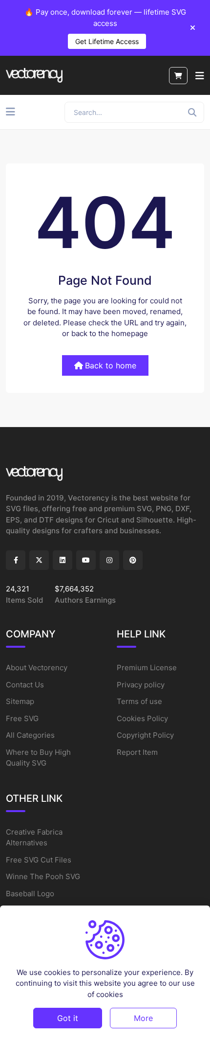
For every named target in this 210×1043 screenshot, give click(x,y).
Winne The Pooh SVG (43, 876)
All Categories (30, 735)
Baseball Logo (30, 893)
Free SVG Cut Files (38, 859)
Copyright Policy (145, 735)
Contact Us (25, 684)
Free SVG (22, 718)
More (143, 1018)
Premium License (147, 667)
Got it (67, 1018)
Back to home (110, 365)
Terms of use (139, 701)
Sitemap (20, 701)
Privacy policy (141, 684)
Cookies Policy (142, 718)
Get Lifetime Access (107, 41)
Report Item (137, 752)
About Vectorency (36, 667)
